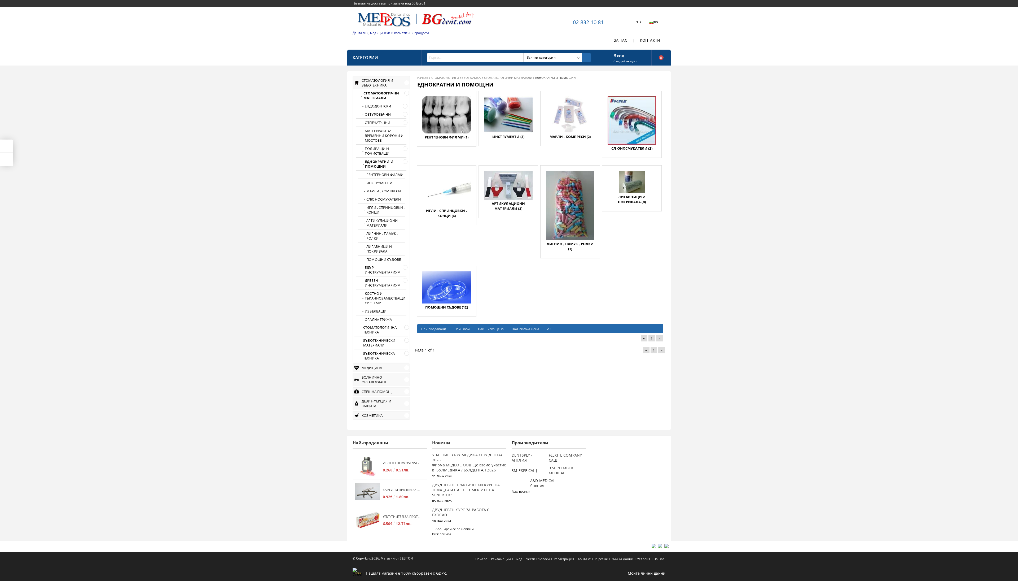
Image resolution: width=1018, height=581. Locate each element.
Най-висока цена (525, 329)
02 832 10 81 (588, 22)
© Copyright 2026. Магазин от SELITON (383, 558)
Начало (422, 78)
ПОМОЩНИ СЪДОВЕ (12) (446, 307)
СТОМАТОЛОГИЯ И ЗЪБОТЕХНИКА (456, 78)
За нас (659, 559)
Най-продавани (433, 329)
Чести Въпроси (538, 559)
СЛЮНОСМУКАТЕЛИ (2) (631, 148)
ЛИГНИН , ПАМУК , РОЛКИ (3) (570, 246)
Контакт (584, 559)
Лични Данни (622, 559)
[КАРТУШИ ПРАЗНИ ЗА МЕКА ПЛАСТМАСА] (367, 493)
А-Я (549, 329)
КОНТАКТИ (650, 40)
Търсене (601, 559)
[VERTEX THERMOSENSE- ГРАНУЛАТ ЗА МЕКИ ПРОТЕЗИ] (367, 466)
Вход (618, 55)
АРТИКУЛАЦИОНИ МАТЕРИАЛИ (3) (508, 206)
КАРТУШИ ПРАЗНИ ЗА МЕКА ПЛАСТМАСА (402, 490)
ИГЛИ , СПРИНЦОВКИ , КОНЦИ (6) (446, 213)
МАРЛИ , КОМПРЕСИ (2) (570, 136)
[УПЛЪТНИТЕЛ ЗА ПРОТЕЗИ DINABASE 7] (367, 520)
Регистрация (564, 559)
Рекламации (501, 559)
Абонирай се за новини (455, 529)
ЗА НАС (620, 40)
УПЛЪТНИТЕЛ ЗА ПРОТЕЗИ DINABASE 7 (402, 516)
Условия (643, 559)
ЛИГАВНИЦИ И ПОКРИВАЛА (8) (632, 199)
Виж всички (441, 534)
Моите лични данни (646, 573)
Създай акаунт (625, 61)
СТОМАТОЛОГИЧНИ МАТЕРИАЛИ (508, 78)
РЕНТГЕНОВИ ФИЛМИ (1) (447, 137)
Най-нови (462, 329)
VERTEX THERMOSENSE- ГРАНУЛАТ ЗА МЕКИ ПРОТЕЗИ (402, 463)
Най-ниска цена (491, 329)
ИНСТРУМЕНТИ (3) (508, 136)
